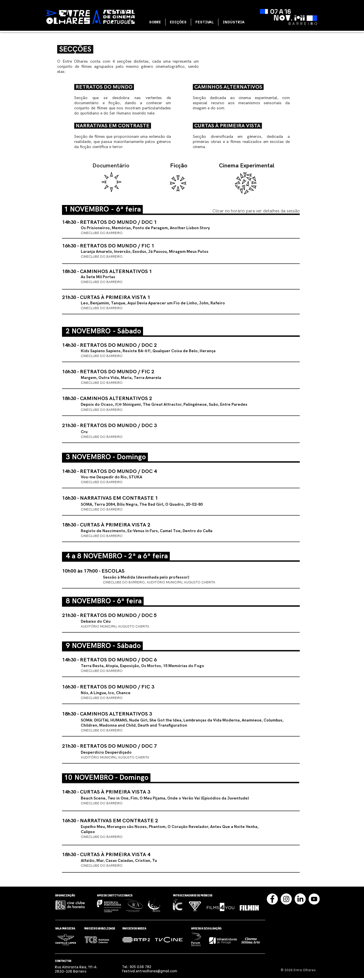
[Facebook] (272, 899)
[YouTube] (314, 899)
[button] (155, 22)
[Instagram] (286, 899)
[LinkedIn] (300, 899)
